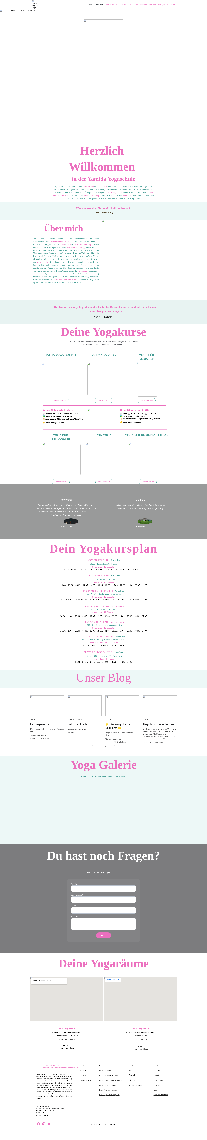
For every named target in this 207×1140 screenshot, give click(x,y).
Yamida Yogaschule (96, 5)
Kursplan (83, 1070)
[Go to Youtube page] (49, 1123)
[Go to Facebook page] (38, 1123)
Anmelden (115, 560)
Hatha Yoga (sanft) (105, 1070)
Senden (103, 935)
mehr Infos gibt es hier (55, 423)
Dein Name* (75, 884)
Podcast (156, 1075)
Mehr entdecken (148, 482)
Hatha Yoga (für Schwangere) (109, 1085)
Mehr (173, 5)
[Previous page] (93, 746)
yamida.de (44, 1116)
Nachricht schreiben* (78, 917)
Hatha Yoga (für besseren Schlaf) (110, 1080)
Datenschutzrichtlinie (161, 1095)
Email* (73, 906)
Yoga (130, 1070)
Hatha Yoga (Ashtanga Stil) (108, 1075)
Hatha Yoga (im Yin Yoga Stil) (109, 1095)
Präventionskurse (85, 1080)
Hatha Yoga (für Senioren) (108, 1090)
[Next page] (114, 746)
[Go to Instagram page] (43, 1123)
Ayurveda (132, 1075)
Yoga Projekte (158, 1080)
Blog (136, 5)
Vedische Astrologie (135, 1085)
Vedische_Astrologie (157, 5)
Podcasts (143, 5)
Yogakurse (110, 5)
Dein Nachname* (77, 895)
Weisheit (132, 1080)
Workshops (124, 5)
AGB (155, 1090)
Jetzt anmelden (103, 102)
